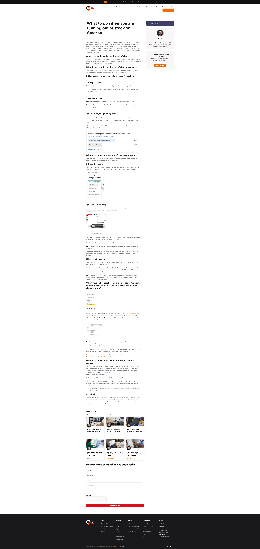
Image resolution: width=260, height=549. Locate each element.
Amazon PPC (89, 356)
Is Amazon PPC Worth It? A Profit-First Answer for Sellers (115, 454)
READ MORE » (90, 436)
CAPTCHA (88, 495)
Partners (145, 536)
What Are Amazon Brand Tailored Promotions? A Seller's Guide (94, 454)
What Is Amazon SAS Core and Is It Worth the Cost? (134, 431)
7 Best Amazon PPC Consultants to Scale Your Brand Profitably (135, 454)
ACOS (103, 356)
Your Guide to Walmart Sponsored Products (94, 430)
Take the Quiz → (152, 1)
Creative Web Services (111, 546)
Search (146, 22)
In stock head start (130, 313)
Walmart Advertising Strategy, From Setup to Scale (114, 431)
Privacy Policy (122, 546)
